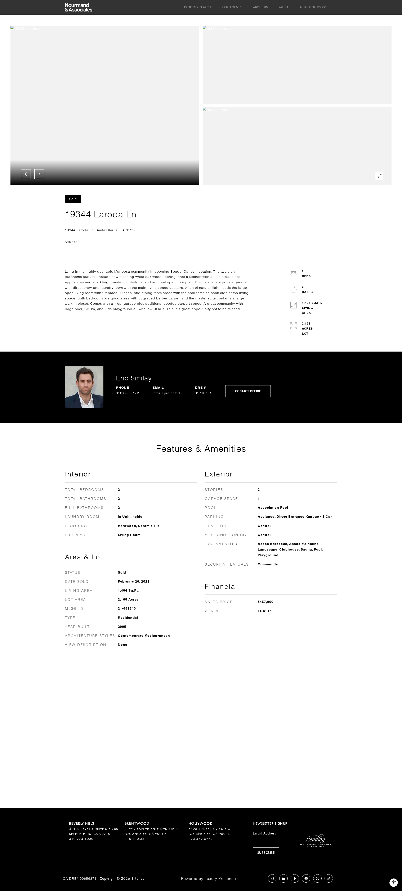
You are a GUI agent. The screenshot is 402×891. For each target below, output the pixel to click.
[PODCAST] (261, 878)
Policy (139, 878)
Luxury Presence (220, 878)
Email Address (264, 833)
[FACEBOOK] (295, 878)
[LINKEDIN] (283, 878)
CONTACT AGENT (248, 391)
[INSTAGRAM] (272, 878)
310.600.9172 (127, 393)
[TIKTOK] (329, 878)
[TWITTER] (317, 878)
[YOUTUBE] (306, 878)
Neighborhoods (313, 7)
